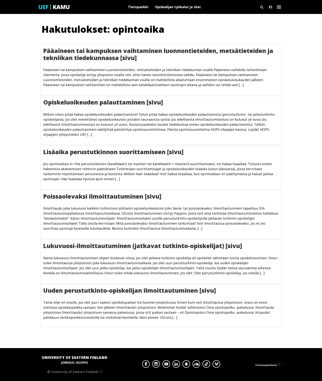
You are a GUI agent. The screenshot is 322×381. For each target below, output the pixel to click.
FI (270, 7)
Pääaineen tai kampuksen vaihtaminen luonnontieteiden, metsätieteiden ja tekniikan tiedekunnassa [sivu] (158, 54)
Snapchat (186, 365)
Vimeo (216, 365)
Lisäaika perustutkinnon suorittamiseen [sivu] (113, 152)
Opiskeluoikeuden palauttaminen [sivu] (103, 102)
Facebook (146, 365)
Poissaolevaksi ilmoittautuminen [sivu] (102, 196)
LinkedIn (176, 365)
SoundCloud (196, 365)
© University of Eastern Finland (74, 364)
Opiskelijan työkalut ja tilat (178, 7)
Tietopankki (138, 7)
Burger (279, 7)
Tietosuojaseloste (266, 365)
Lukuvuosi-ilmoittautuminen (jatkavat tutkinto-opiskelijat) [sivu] (142, 246)
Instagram (156, 365)
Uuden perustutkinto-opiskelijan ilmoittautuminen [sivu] (129, 290)
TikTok (206, 365)
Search (262, 7)
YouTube (166, 365)
